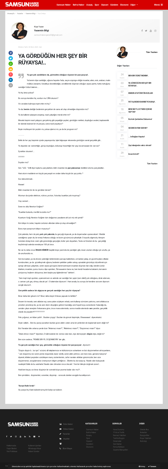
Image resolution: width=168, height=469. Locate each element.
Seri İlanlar (117, 444)
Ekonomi (124, 5)
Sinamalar (117, 441)
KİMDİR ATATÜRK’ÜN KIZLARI (140, 93)
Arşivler (66, 439)
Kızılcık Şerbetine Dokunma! (140, 119)
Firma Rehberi (118, 447)
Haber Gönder (33, 451)
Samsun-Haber (64, 5)
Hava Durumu (118, 429)
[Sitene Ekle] (40, 436)
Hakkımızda (11, 446)
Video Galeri (68, 429)
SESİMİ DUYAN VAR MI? (138, 128)
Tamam (153, 466)
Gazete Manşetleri (120, 450)
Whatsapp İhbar (34, 448)
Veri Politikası (12, 451)
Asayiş (89, 5)
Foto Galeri (68, 424)
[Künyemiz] (61, 444)
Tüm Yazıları (152, 52)
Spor (97, 5)
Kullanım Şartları (34, 446)
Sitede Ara (144, 429)
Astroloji (143, 441)
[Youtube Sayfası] (21, 436)
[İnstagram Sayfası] (17, 436)
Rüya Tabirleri (145, 438)
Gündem (114, 5)
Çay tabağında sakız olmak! (139, 145)
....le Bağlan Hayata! (136, 137)
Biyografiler (144, 435)
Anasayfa (11, 13)
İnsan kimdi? (133, 154)
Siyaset (104, 5)
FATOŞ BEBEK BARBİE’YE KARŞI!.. (142, 102)
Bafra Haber (78, 5)
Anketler (143, 432)
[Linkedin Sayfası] (26, 436)
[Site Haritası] (35, 436)
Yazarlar (20, 13)
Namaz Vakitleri (119, 435)
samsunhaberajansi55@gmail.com (48, 35)
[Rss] (31, 436)
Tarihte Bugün (119, 438)
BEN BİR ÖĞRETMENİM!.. (138, 76)
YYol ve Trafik (118, 432)
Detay (142, 466)
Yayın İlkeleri (12, 448)
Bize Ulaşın (67, 448)
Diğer (133, 5)
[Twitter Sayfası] (12, 436)
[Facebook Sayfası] (7, 436)
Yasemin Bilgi (30, 13)
